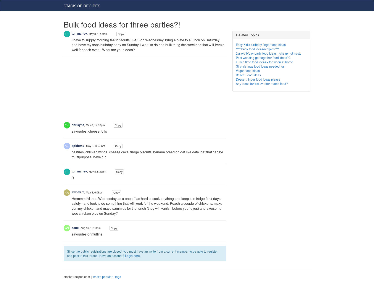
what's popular (103, 277)
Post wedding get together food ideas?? (263, 57)
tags (118, 277)
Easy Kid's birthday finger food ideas (261, 44)
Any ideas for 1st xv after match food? (262, 83)
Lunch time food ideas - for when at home (264, 62)
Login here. (133, 255)
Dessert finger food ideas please (258, 79)
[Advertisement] (145, 91)
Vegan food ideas (248, 70)
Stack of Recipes (82, 5)
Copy (121, 34)
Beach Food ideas (248, 75)
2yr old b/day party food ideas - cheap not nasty (268, 53)
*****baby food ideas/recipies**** (257, 49)
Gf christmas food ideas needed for (260, 66)
